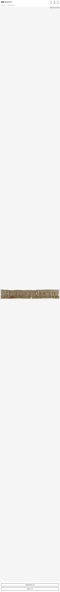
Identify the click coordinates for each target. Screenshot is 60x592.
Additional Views (29, 584)
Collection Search (11, 5)
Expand (29, 588)
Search (54, 3)
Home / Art (3, 5)
